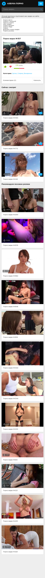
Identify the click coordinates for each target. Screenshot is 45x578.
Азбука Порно (15, 3)
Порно (5, 28)
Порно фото (7, 20)
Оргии (14, 73)
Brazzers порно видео (11, 29)
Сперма (20, 73)
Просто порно (8, 22)
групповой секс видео (24, 16)
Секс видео (7, 24)
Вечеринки (28, 73)
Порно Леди (7, 27)
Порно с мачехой (9, 21)
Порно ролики (8, 25)
